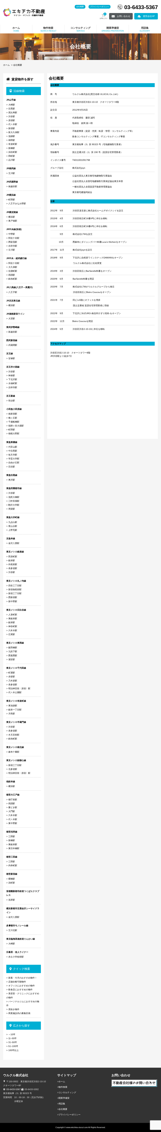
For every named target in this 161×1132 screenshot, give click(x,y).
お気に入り (104, 16)
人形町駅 (12, 614)
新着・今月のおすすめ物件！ (22, 978)
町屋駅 (11, 672)
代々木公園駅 (15, 692)
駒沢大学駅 (13, 505)
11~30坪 (12, 1038)
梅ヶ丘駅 (12, 418)
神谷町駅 (12, 626)
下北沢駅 (12, 379)
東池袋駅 (12, 705)
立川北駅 (12, 930)
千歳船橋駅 (13, 421)
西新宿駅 (12, 597)
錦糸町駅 (12, 279)
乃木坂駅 (12, 680)
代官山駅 (12, 447)
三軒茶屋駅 (13, 501)
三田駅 (11, 836)
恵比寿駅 (12, 112)
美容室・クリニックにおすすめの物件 (22, 995)
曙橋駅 (11, 879)
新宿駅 (11, 128)
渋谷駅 (11, 116)
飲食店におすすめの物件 (20, 989)
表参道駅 (12, 568)
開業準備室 (63, 1098)
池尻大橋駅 (13, 497)
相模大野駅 (13, 433)
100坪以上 (13, 1050)
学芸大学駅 (13, 458)
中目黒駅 (12, 451)
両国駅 (11, 275)
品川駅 (11, 160)
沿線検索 (19, 91)
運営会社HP (149, 16)
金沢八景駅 (13, 543)
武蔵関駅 (12, 345)
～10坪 (11, 1034)
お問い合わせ (123, 16)
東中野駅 (12, 823)
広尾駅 (11, 634)
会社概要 (80, 6)
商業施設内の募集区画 (19, 1013)
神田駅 (11, 140)
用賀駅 (11, 509)
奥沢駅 (11, 480)
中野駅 (11, 234)
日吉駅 (11, 466)
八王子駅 (12, 292)
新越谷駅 (12, 332)
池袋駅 (11, 136)
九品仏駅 (12, 522)
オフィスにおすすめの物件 (21, 985)
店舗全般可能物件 (17, 981)
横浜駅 (11, 217)
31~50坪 (12, 1042)
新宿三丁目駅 (15, 593)
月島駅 (11, 713)
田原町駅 (12, 556)
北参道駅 (12, 769)
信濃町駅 (12, 271)
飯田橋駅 (12, 647)
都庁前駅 (12, 799)
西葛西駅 (12, 655)
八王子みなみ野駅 (17, 203)
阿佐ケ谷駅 (13, 238)
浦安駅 (11, 659)
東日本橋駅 (13, 848)
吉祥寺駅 (12, 246)
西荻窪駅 (12, 242)
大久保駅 (12, 267)
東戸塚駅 (12, 220)
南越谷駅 (12, 186)
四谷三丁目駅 (15, 585)
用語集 (61, 1103)
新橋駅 (11, 148)
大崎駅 (11, 104)
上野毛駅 (12, 530)
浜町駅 (11, 882)
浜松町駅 (12, 152)
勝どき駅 (12, 807)
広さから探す (21, 1025)
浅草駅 (11, 900)
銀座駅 (11, 560)
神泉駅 (11, 375)
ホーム (6, 65)
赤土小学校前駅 (16, 956)
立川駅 (11, 173)
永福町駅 (12, 383)
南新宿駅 (12, 413)
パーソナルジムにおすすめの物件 (22, 1003)
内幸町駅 (12, 865)
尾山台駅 (12, 526)
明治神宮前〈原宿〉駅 (19, 688)
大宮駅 (11, 318)
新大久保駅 (13, 132)
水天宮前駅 (13, 734)
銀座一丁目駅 (15, 709)
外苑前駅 (12, 564)
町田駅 (11, 199)
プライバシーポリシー (99, 6)
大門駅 (11, 811)
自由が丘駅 (13, 462)
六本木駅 (12, 630)
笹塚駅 (11, 358)
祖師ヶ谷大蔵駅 (16, 425)
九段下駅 (12, 651)
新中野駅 (12, 601)
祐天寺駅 (12, 454)
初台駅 (11, 400)
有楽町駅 (12, 144)
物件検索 (62, 1087)
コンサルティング (67, 1092)
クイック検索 (21, 968)
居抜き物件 (13, 1009)
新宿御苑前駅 (15, 589)
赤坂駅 (11, 676)
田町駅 (11, 156)
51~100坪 (13, 1046)
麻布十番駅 (13, 752)
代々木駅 (12, 124)
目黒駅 (11, 108)
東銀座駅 (12, 618)
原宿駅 (11, 120)
